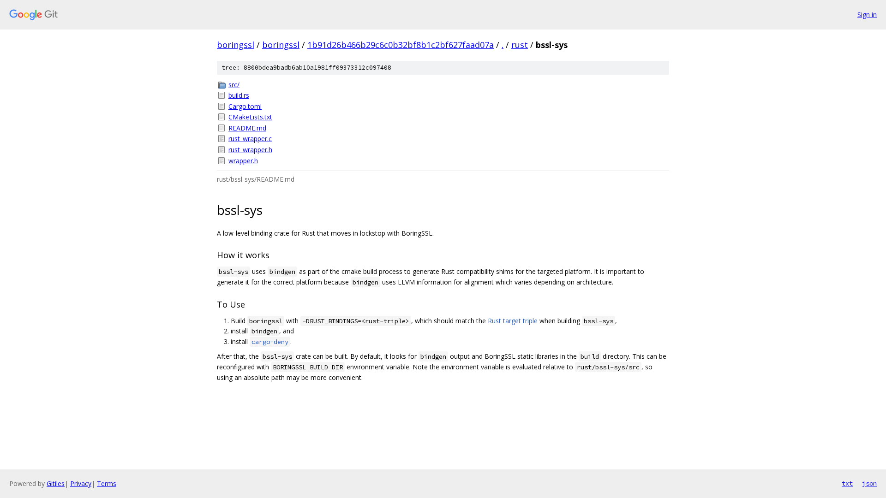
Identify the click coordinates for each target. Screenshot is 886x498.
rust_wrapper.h (250, 149)
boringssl (235, 44)
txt (847, 483)
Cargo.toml (245, 106)
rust (519, 44)
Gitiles (56, 483)
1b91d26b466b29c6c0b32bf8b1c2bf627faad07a (400, 44)
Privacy (80, 483)
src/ (233, 84)
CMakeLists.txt (250, 117)
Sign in (867, 14)
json (869, 483)
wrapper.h (243, 160)
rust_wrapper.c (250, 138)
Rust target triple (513, 320)
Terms (106, 483)
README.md (247, 128)
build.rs (238, 95)
